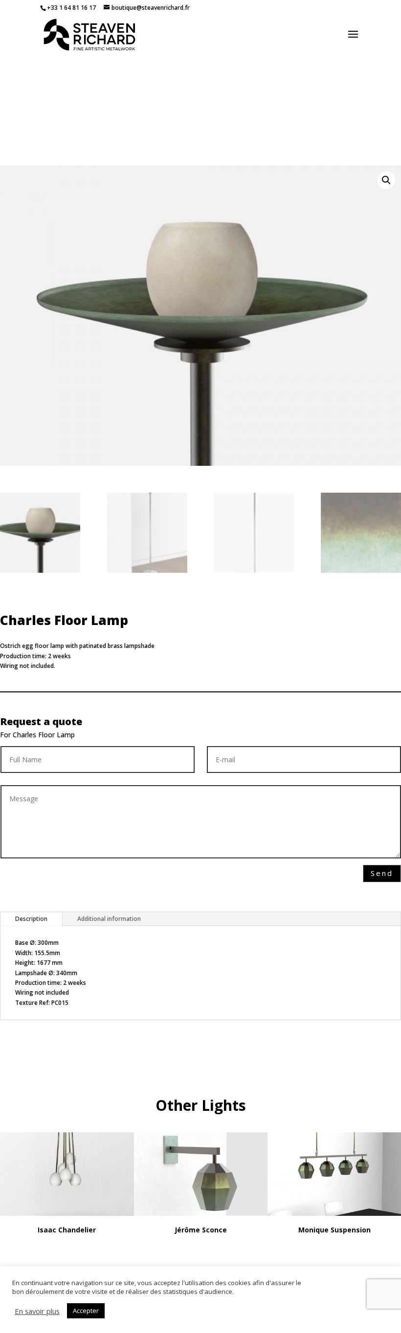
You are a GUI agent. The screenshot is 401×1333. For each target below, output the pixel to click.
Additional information (109, 919)
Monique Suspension (334, 1229)
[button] (386, 180)
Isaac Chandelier (67, 1229)
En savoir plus (37, 1311)
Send (382, 873)
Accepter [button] (86, 1310)
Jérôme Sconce (201, 1229)
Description (31, 919)
